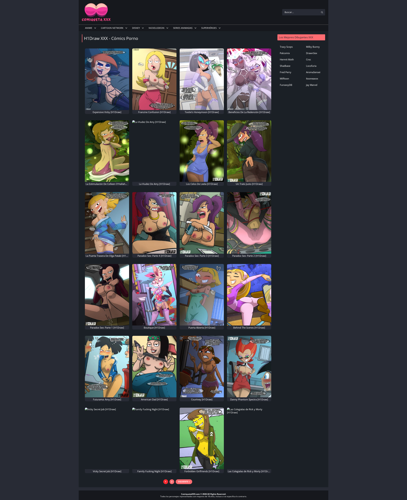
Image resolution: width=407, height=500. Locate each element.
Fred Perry (285, 72)
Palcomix (285, 53)
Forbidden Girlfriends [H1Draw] (201, 471)
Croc (308, 59)
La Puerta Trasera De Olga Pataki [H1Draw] (109, 255)
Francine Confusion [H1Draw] (154, 112)
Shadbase (285, 65)
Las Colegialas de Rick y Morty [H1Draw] (250, 471)
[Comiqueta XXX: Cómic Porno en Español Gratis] (96, 12)
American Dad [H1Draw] (154, 399)
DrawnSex (311, 53)
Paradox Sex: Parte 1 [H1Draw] (107, 327)
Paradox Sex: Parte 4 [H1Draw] (154, 255)
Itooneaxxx (312, 78)
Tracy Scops (286, 46)
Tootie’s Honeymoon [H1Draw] (202, 112)
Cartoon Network (112, 27)
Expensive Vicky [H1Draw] (107, 112)
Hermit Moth (287, 59)
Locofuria (311, 65)
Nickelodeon (156, 27)
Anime (88, 27)
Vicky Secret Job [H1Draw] (107, 471)
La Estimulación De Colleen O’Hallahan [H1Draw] (112, 183)
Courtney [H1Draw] (201, 399)
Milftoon (284, 78)
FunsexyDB (286, 84)
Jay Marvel (311, 84)
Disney (136, 27)
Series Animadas (183, 27)
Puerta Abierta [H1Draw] (201, 327)
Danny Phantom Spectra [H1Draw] (249, 399)
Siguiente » (184, 481)
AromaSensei (313, 72)
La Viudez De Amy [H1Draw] (154, 183)
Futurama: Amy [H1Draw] (107, 399)
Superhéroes (209, 27)
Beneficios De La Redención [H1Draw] (249, 112)
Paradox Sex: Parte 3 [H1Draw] (202, 255)
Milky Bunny (313, 46)
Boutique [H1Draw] (154, 327)
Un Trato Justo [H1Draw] (249, 183)
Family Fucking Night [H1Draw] (154, 471)
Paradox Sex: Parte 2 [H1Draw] (249, 255)
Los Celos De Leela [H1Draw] (202, 183)
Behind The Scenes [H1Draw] (249, 327)
